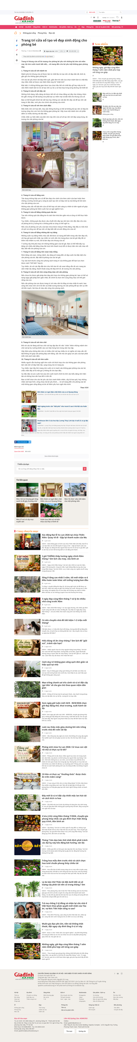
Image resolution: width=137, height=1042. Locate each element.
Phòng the (90, 27)
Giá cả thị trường (98, 997)
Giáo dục (17, 999)
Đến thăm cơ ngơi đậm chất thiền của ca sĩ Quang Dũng (58, 392)
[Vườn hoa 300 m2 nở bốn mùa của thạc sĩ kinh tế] (51, 510)
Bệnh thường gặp (49, 995)
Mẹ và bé (46, 997)
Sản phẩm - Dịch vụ (66, 27)
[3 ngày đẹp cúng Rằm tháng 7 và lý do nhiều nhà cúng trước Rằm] (27, 606)
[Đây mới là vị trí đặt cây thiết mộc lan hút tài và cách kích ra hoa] (27, 802)
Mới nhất (92, 12)
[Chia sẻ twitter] (16, 45)
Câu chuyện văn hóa (66, 995)
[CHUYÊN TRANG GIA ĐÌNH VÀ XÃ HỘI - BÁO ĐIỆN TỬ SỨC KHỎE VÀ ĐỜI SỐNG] (24, 19)
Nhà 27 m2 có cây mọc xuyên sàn (25, 520)
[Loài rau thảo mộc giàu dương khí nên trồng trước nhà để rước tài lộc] (27, 734)
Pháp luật (17, 1001)
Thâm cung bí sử (31, 999)
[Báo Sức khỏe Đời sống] (97, 21)
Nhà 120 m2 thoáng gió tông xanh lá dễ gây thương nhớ (27, 500)
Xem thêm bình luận (51, 456)
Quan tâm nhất (19, 451)
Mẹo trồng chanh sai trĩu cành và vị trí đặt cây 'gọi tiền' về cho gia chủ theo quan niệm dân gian (65, 685)
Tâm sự (63, 1007)
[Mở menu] (122, 27)
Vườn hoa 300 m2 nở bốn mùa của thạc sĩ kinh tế (50, 520)
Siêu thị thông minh (98, 1001)
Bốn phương (116, 27)
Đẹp (83, 27)
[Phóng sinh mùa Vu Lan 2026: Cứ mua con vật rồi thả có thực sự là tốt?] (27, 754)
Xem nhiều (101, 44)
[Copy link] (16, 50)
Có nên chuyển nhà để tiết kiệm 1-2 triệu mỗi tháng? (64, 621)
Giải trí (44, 27)
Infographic (82, 1001)
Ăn (76, 27)
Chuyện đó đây (118, 1009)
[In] (16, 61)
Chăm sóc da (43, 1009)
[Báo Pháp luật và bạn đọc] (107, 21)
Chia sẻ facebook (22, 442)
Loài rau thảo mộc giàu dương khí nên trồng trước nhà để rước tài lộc (64, 728)
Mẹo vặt (52, 33)
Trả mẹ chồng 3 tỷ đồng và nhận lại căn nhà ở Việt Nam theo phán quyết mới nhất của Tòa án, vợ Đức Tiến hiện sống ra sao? (64, 906)
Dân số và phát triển (103, 27)
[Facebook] (114, 974)
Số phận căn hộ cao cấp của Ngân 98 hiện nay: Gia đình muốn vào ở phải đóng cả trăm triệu (112, 109)
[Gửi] (84, 469)
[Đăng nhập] (122, 17)
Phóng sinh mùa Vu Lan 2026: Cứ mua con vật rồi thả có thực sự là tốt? (64, 748)
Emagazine (82, 995)
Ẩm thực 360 (117, 995)
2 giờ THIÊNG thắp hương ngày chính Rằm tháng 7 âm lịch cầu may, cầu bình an (63, 557)
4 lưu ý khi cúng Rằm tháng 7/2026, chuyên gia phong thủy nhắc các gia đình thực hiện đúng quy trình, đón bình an (65, 819)
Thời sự (16, 995)
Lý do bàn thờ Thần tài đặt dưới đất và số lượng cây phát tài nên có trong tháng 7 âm (63, 883)
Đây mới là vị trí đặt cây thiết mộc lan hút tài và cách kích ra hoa (64, 797)
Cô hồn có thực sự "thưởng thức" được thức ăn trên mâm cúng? (64, 775)
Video (80, 997)
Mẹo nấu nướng (118, 997)
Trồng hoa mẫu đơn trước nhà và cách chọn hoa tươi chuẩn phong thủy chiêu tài (64, 862)
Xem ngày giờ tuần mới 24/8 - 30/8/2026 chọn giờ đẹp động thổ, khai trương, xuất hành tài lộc (64, 706)
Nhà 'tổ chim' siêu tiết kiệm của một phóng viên (74, 500)
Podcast (81, 999)
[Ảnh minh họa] (54, 154)
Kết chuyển (92, 1009)
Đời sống (17, 997)
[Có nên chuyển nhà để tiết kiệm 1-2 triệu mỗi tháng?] (27, 627)
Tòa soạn (69, 1031)
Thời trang (42, 1007)
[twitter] (29, 442)
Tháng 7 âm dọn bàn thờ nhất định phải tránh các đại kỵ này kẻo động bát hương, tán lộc (65, 841)
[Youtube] (94, 17)
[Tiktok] (98, 17)
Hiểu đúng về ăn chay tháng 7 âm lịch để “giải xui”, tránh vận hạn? (64, 642)
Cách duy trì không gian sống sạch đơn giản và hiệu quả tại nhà (65, 663)
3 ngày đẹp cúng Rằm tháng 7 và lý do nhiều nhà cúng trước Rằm (64, 600)
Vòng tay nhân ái (94, 1005)
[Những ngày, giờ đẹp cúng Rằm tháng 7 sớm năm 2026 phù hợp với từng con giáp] (27, 951)
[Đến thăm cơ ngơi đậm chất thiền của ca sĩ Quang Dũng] (51, 490)
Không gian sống (29, 33)
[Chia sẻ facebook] (16, 40)
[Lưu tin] (16, 55)
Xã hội (21, 27)
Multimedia (53, 27)
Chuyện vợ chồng (32, 995)
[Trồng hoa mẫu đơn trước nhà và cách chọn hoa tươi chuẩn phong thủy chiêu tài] (27, 867)
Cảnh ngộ (91, 1007)
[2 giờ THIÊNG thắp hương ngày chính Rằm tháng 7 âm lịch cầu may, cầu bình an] (27, 563)
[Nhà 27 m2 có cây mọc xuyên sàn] (27, 510)
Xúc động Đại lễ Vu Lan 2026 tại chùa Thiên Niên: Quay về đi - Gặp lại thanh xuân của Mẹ (64, 536)
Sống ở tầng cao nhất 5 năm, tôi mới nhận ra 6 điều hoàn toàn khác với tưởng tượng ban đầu (65, 578)
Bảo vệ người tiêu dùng (100, 999)
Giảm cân (41, 1011)
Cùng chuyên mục (27, 531)
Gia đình (28, 27)
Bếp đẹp (115, 999)
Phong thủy (42, 33)
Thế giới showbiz (65, 997)
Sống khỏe (36, 27)
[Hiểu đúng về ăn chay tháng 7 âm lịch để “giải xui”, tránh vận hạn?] (27, 647)
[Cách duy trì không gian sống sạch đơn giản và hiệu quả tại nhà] (27, 669)
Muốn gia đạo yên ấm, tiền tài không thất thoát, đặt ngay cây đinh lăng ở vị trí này (62, 925)
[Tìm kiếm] (120, 12)
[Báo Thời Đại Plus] (116, 21)
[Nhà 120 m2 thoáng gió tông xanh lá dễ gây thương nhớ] (27, 490)
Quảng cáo (82, 1031)
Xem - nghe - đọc (65, 999)
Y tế (45, 999)
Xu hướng (96, 995)
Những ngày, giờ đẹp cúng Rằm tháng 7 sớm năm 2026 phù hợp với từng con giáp (64, 945)
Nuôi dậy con (30, 997)
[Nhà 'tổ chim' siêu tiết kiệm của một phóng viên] (75, 490)
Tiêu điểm (117, 1007)
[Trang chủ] (16, 27)
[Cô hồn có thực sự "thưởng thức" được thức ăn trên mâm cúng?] (27, 781)
